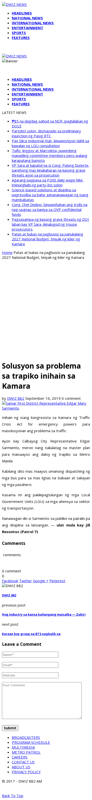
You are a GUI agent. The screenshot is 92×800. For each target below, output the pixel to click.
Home (7, 252)
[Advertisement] (46, 310)
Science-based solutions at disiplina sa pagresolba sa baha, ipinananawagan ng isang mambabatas (50, 194)
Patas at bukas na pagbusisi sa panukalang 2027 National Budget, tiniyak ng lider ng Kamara (47, 239)
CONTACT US (23, 761)
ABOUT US (21, 766)
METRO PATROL (26, 752)
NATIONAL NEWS (27, 17)
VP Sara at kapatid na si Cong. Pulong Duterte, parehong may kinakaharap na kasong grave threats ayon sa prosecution (50, 170)
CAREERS (19, 757)
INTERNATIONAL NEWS (33, 22)
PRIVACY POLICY (26, 771)
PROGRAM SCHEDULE (31, 742)
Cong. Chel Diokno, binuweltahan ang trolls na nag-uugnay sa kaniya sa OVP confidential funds (49, 209)
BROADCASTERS (26, 737)
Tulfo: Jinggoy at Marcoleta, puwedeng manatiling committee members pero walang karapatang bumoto (49, 155)
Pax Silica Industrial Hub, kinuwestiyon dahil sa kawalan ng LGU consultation (50, 143)
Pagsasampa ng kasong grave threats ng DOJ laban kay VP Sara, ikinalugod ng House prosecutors (50, 224)
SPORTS (19, 32)
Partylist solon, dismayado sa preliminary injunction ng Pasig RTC (46, 133)
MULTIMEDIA (23, 747)
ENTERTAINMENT (27, 27)
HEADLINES (22, 13)
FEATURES (21, 37)
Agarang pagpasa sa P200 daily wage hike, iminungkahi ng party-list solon (48, 182)
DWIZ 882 (15, 398)
